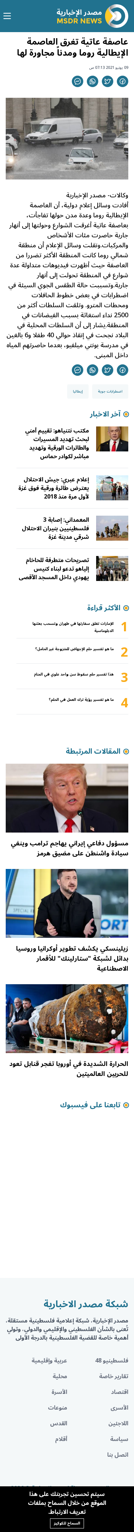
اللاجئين (118, 1423)
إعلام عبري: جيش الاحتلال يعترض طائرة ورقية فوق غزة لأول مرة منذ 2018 (53, 488)
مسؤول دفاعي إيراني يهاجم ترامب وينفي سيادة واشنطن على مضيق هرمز (69, 848)
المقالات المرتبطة (93, 752)
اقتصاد (119, 1392)
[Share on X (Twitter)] (107, 81)
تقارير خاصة (113, 1376)
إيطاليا (78, 391)
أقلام (61, 1439)
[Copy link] (77, 81)
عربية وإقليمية (49, 1360)
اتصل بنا (117, 1455)
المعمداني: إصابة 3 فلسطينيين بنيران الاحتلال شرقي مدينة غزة (55, 528)
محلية (60, 1376)
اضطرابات (114, 295)
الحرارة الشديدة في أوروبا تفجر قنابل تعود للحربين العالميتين (68, 1069)
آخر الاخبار (105, 414)
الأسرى (119, 1408)
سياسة (119, 1439)
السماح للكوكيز (67, 1523)
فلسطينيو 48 (111, 1360)
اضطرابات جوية (110, 391)
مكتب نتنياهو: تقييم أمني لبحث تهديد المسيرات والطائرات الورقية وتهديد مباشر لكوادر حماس (57, 443)
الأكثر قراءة (103, 608)
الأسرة (59, 1392)
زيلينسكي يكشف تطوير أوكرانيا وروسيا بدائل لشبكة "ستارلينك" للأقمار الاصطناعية (72, 958)
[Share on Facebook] (122, 81)
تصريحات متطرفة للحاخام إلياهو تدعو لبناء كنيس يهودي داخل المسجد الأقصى (54, 568)
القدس (58, 1423)
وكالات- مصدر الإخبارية (97, 195)
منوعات (57, 1408)
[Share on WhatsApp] (92, 81)
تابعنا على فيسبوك (90, 1105)
